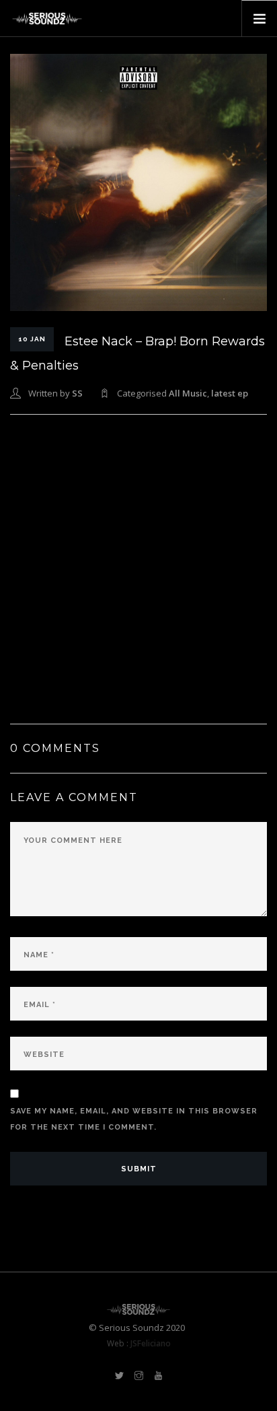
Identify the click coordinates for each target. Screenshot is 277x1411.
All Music (188, 393)
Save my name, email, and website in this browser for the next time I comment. (134, 1119)
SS (77, 393)
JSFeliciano (150, 1343)
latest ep (229, 393)
